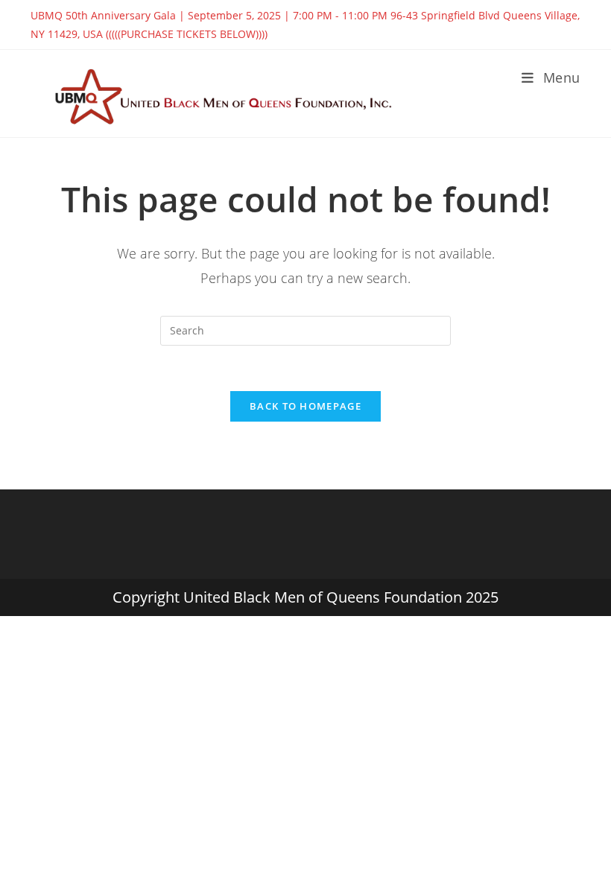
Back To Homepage (305, 406)
